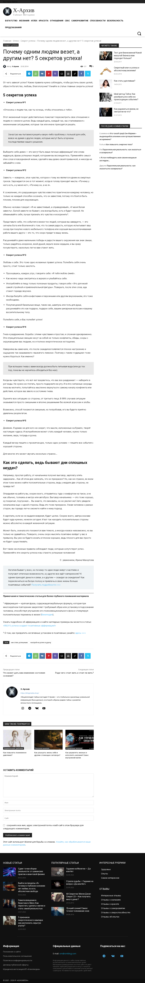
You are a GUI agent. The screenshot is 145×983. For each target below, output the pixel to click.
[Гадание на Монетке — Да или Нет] (57, 871)
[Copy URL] (75, 73)
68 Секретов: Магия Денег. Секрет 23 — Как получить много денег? (78, 896)
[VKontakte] (37, 708)
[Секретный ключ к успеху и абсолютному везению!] (105, 70)
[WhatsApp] (36, 73)
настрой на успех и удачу (40, 642)
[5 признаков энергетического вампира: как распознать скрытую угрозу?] (9, 920)
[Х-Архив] (5, 66)
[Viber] (55, 73)
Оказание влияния (42, 748)
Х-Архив (15, 66)
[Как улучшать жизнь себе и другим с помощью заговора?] (48, 740)
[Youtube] (44, 708)
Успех (16, 40)
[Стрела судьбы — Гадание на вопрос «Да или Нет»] (57, 884)
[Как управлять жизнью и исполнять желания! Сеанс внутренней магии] (79, 740)
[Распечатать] (68, 73)
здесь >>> (80, 633)
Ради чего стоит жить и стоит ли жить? (74, 673)
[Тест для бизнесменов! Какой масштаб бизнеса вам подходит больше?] (105, 55)
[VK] (42, 73)
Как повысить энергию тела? (119, 144)
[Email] (62, 73)
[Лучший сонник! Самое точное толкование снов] (57, 911)
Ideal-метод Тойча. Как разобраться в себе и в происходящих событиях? (126, 97)
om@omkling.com (67, 953)
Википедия (47, 614)
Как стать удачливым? (124, 81)
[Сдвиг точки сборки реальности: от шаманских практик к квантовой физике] (9, 871)
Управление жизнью (74, 748)
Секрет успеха (28, 40)
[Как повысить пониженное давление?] (17, 740)
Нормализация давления (13, 748)
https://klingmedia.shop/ (30, 693)
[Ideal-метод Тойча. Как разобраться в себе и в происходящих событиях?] (105, 97)
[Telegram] (29, 73)
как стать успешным (19, 642)
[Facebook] (81, 73)
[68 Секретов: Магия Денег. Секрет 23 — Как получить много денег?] (57, 897)
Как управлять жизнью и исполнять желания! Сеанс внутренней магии (77, 755)
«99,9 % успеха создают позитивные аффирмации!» (29, 625)
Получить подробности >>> (46, 584)
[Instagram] (23, 708)
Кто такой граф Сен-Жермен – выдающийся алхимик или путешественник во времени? (119, 136)
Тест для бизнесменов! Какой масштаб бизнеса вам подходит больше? (128, 55)
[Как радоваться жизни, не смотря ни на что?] (105, 112)
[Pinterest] (49, 73)
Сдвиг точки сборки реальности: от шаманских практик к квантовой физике (31, 871)
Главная (7, 40)
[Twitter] (88, 73)
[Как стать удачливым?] (105, 84)
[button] (139, 33)
